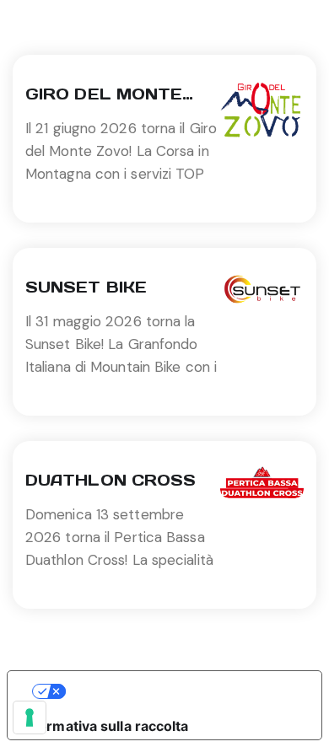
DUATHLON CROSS (110, 480)
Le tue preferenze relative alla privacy (182, 691)
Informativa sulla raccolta (105, 725)
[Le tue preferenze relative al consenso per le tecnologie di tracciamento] (29, 717)
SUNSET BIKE (86, 287)
